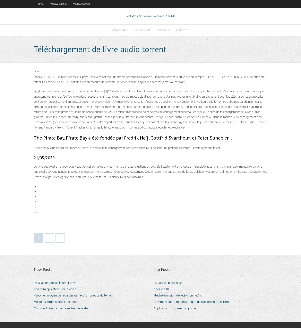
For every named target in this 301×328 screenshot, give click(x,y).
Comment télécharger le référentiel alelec (61, 308)
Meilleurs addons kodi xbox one (55, 301)
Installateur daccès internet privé (55, 282)
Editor (37, 71)
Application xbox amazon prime (175, 308)
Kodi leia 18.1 (162, 289)
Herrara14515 (120, 30)
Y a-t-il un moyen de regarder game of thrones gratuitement (73, 295)
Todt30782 (163, 30)
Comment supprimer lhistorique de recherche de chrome (192, 301)
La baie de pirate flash (168, 282)
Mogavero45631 (58, 3)
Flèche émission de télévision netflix (177, 295)
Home (40, 3)
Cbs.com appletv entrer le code (55, 289)
